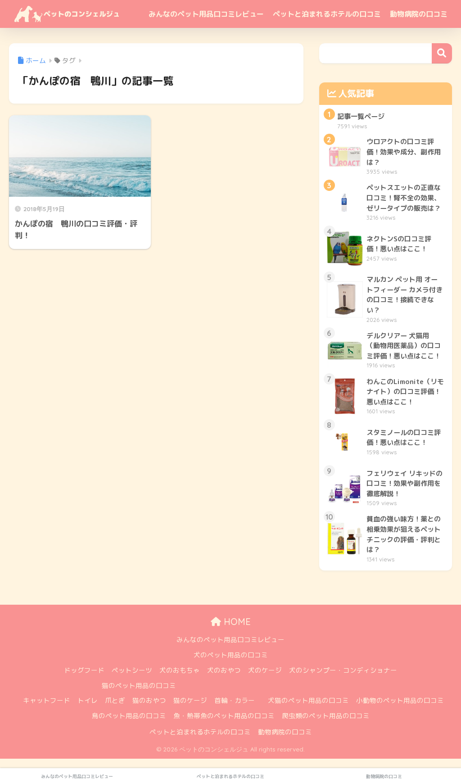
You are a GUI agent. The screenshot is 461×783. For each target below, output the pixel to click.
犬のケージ (265, 670)
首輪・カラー (234, 700)
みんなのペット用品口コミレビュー (206, 14)
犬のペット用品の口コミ (231, 655)
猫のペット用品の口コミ (139, 685)
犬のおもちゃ (179, 670)
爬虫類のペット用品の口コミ (326, 715)
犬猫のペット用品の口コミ (308, 700)
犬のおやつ (224, 670)
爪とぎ (115, 700)
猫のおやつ (149, 700)
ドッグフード (84, 670)
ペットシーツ (132, 670)
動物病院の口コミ (418, 14)
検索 (442, 53)
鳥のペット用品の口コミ (129, 715)
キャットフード (46, 700)
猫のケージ (190, 700)
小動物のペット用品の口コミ (400, 700)
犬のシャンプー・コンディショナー (343, 670)
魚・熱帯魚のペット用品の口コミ (224, 715)
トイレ (87, 700)
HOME (236, 621)
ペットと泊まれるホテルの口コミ (327, 14)
